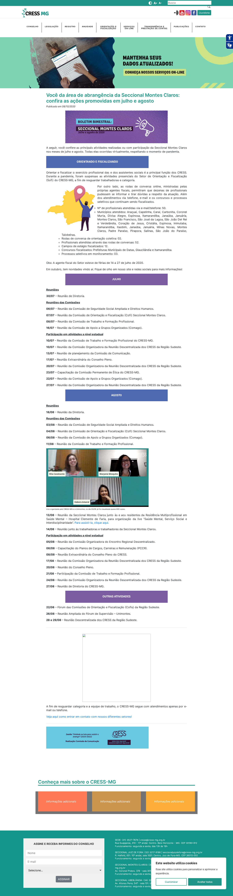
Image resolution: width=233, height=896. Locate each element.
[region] (188, 873)
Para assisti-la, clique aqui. (92, 522)
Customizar (171, 881)
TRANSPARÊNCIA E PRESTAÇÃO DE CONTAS (154, 27)
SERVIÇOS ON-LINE (129, 27)
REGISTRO (70, 26)
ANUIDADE (87, 26)
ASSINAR (64, 879)
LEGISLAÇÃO (52, 26)
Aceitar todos (205, 881)
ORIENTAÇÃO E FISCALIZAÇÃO (108, 27)
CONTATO (200, 26)
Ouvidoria (204, 12)
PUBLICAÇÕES (181, 26)
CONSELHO (33, 26)
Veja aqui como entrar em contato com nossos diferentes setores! (89, 716)
